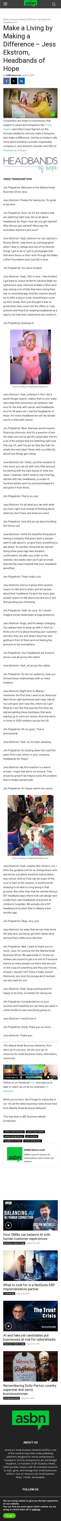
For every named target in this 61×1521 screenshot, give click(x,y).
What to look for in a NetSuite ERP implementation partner (29, 1287)
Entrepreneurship (11, 1398)
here (33, 1082)
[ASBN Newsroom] (14, 1155)
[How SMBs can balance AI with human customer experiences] (30, 1215)
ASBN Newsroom (13, 75)
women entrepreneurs (14, 1136)
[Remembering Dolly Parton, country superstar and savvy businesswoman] (30, 1366)
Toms (48, 124)
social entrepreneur (32, 1141)
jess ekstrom (31, 1136)
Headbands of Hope (14, 150)
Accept (9, 1515)
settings (36, 1509)
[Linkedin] (21, 81)
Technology (9, 1293)
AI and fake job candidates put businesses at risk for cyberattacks (29, 1337)
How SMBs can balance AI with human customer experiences (26, 1237)
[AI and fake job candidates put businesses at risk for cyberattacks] (30, 1316)
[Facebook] (6, 81)
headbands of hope (13, 1141)
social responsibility (35, 1132)
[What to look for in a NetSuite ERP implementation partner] (30, 1265)
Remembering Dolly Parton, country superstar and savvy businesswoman (29, 1390)
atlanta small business (14, 1132)
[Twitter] (14, 81)
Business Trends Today (14, 1243)
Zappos (7, 129)
